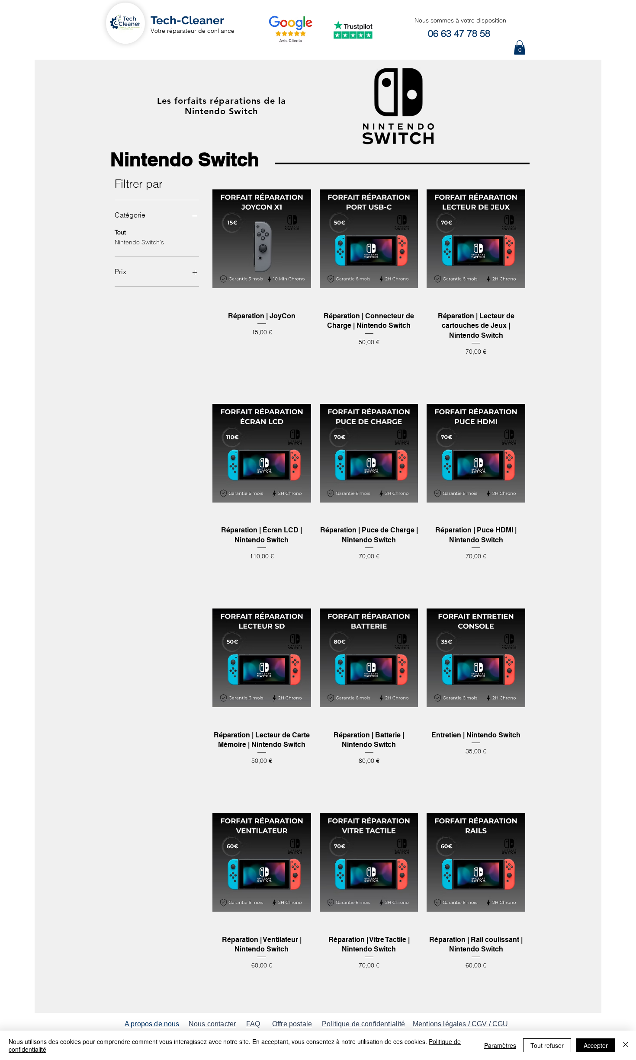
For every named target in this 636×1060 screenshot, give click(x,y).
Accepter (596, 1045)
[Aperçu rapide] (261, 238)
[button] (520, 47)
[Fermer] (625, 1045)
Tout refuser (547, 1045)
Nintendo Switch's (139, 242)
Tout (120, 232)
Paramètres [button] (500, 1045)
